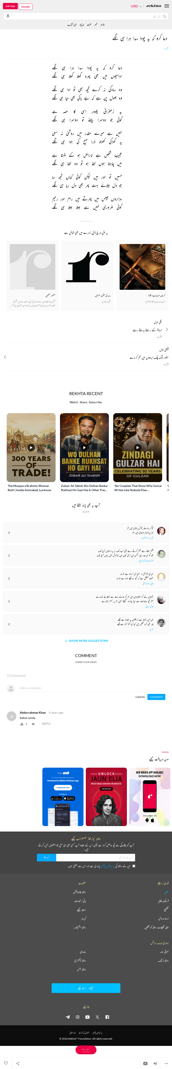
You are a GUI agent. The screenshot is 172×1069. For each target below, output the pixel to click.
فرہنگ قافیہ (163, 901)
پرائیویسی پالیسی (108, 866)
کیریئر (83, 918)
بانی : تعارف (80, 901)
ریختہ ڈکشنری (80, 960)
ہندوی (83, 951)
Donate (25, 6)
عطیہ (166, 892)
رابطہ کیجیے (81, 909)
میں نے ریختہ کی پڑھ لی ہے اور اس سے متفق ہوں (99, 866)
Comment (156, 697)
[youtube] (87, 1017)
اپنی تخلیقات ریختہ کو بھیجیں (157, 927)
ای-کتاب (72, 24)
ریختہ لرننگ (163, 960)
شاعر (102, 24)
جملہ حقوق (73, 1032)
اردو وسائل (163, 918)
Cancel (140, 697)
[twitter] (97, 1017)
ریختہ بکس (81, 969)
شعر (95, 24)
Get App (10, 6)
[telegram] (67, 1017)
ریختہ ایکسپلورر (80, 927)
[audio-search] (8, 16)
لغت (89, 24)
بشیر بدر (166, 48)
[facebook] (107, 1017)
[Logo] (154, 6)
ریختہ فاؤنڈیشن (79, 892)
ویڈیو (82, 24)
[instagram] (77, 1017)
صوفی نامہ (164, 951)
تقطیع (166, 909)
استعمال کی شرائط (84, 1032)
